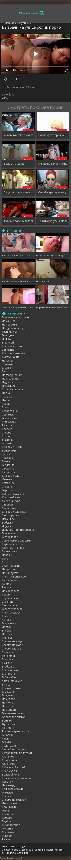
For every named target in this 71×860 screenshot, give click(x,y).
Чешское (7, 457)
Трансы (6, 796)
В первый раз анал (14, 511)
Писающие (9, 385)
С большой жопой (13, 767)
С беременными (12, 447)
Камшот (7, 817)
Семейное (8, 483)
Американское (11, 501)
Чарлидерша (10, 598)
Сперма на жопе (12, 645)
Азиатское (8, 763)
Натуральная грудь (14, 328)
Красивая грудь (12, 346)
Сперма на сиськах (14, 799)
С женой (7, 601)
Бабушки (7, 522)
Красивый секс (11, 497)
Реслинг (7, 587)
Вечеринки (9, 450)
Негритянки (9, 803)
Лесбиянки (9, 832)
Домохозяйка (10, 591)
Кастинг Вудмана (13, 493)
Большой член (11, 774)
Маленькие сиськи (14, 713)
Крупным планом (13, 547)
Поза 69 (7, 555)
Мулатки (7, 828)
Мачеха (7, 637)
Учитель (7, 439)
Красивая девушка (14, 353)
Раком (6, 594)
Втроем (7, 490)
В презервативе (12, 609)
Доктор (7, 627)
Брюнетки (8, 814)
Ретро (6, 436)
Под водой (9, 709)
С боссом (8, 652)
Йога (5, 558)
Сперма (7, 432)
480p (5, 98)
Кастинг (7, 429)
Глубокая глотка (12, 544)
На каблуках (10, 573)
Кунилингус (9, 472)
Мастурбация (10, 357)
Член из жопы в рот (14, 576)
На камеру (8, 785)
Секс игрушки (10, 515)
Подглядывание (12, 375)
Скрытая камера (12, 389)
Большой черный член (16, 778)
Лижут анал (9, 760)
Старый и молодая (14, 749)
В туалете (8, 533)
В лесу (6, 684)
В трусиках (9, 623)
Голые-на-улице (14, 163)
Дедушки (7, 526)
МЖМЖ (6, 742)
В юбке (6, 630)
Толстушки (9, 745)
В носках (7, 735)
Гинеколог (8, 655)
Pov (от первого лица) (16, 731)
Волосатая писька (14, 717)
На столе (8, 706)
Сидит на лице (11, 565)
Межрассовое (11, 825)
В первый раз (10, 475)
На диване (8, 699)
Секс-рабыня (10, 670)
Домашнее (9, 321)
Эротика (7, 364)
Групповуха (9, 331)
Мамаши (7, 792)
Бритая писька (11, 688)
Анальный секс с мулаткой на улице (18, 135)
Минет (6, 810)
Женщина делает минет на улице (52, 163)
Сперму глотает (12, 648)
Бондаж (7, 720)
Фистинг (7, 443)
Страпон (7, 504)
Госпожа (7, 659)
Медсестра (9, 421)
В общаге (8, 666)
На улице (7, 360)
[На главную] (28, 13)
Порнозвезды (10, 378)
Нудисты (7, 382)
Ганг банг (8, 727)
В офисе (7, 695)
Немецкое (8, 519)
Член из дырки (11, 612)
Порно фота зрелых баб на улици (52, 135)
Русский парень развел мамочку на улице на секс (18, 221)
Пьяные (7, 339)
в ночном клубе (12, 681)
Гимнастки (9, 461)
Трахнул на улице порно (52, 221)
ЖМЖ (5, 738)
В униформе (10, 418)
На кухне (7, 702)
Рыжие (6, 839)
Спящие (7, 486)
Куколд (6, 583)
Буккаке (7, 663)
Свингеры (8, 414)
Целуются (8, 569)
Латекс (6, 619)
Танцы (6, 403)
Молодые (8, 335)
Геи (4, 371)
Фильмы (7, 396)
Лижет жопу (10, 551)
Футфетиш (9, 724)
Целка (6, 393)
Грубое (6, 821)
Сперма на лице (12, 641)
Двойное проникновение (18, 529)
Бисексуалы (9, 771)
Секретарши (10, 411)
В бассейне (9, 677)
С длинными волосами (16, 540)
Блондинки (9, 807)
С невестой (9, 508)
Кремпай (7, 781)
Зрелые (6, 454)
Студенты (8, 468)
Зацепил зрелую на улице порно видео (18, 192)
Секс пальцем (11, 605)
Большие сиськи (12, 789)
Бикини (6, 616)
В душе (6, 367)
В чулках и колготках (15, 317)
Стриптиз (8, 349)
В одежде (8, 465)
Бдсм (5, 407)
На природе (9, 324)
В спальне (8, 673)
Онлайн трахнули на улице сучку (52, 192)
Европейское (10, 580)
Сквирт (6, 562)
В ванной (8, 342)
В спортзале (10, 537)
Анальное (8, 756)
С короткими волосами (17, 753)
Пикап (6, 400)
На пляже (8, 634)
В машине (8, 691)
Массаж (7, 835)
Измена (7, 479)
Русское (7, 425)
